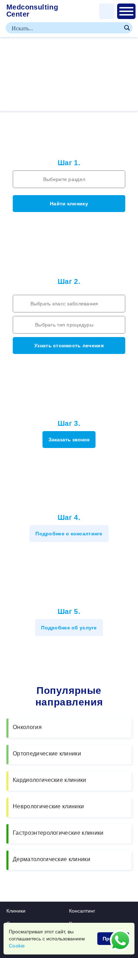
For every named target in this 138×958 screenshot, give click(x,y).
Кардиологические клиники (49, 780)
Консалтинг (82, 911)
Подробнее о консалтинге (68, 533)
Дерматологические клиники (51, 859)
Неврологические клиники (48, 806)
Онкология (27, 727)
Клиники (15, 911)
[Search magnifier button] (126, 27)
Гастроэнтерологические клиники (58, 833)
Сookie (17, 945)
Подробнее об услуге (69, 627)
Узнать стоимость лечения (69, 345)
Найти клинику (69, 203)
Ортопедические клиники (47, 754)
